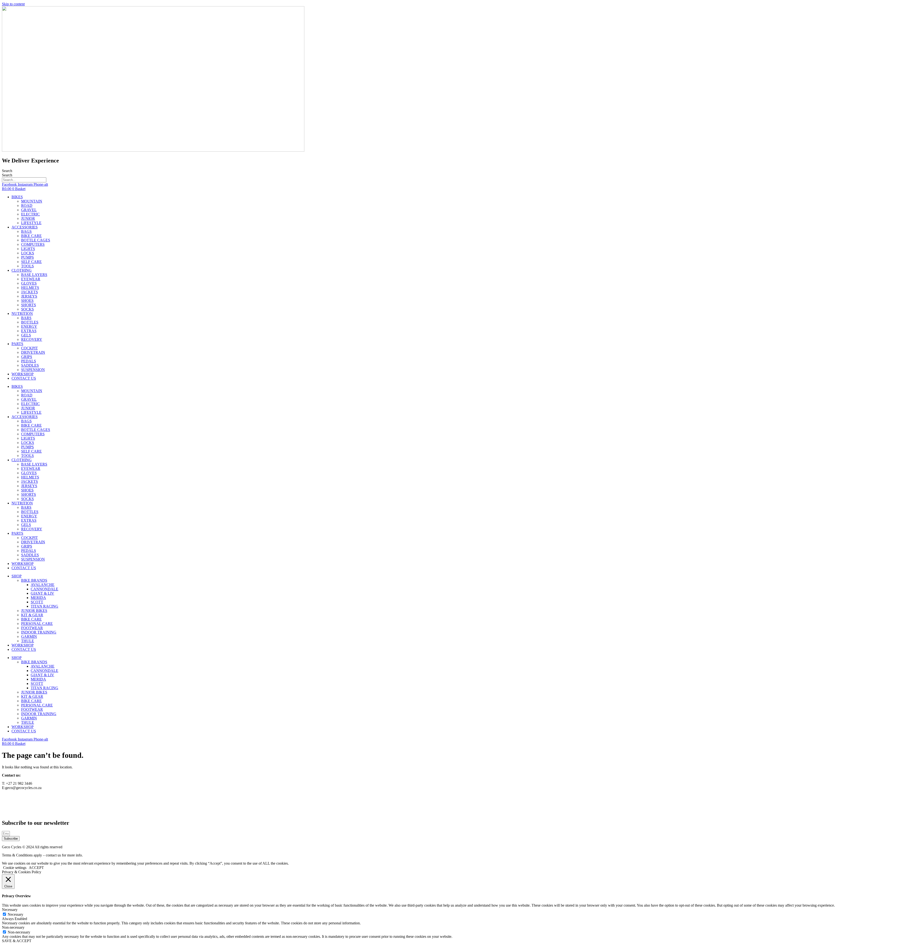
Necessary (15, 914)
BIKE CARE (31, 236)
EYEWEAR (30, 279)
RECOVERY (31, 339)
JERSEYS (29, 296)
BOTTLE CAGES (35, 240)
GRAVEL (29, 210)
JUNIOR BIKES (34, 611)
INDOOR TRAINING (38, 632)
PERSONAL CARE (37, 624)
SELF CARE (31, 262)
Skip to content (13, 4)
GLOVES (29, 283)
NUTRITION (22, 313)
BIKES (17, 197)
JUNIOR (28, 218)
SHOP (17, 576)
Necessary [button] (10, 910)
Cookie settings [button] (14, 868)
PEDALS (28, 361)
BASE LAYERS (34, 275)
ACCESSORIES (25, 227)
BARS (26, 318)
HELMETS (30, 288)
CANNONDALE (44, 589)
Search (7, 171)
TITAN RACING (44, 606)
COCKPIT (29, 348)
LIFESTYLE (31, 223)
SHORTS (28, 305)
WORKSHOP (23, 374)
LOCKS (27, 253)
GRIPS (26, 357)
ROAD (26, 205)
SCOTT (37, 602)
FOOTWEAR (32, 628)
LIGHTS (28, 249)
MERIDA (38, 598)
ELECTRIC (30, 214)
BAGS (26, 231)
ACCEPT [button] (36, 868)
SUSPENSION (33, 370)
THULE (27, 641)
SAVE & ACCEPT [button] (16, 941)
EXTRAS (28, 331)
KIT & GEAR (32, 615)
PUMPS (27, 257)
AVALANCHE (42, 585)
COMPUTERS (33, 244)
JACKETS (29, 292)
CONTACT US (24, 378)
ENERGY (29, 326)
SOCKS (27, 309)
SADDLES (30, 365)
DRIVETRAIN (33, 352)
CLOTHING (22, 270)
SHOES (27, 301)
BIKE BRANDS (34, 580)
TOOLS (27, 266)
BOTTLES (29, 322)
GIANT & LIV (42, 593)
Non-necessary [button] (13, 927)
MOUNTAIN (31, 201)
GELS (26, 335)
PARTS (17, 344)
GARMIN (29, 636)
